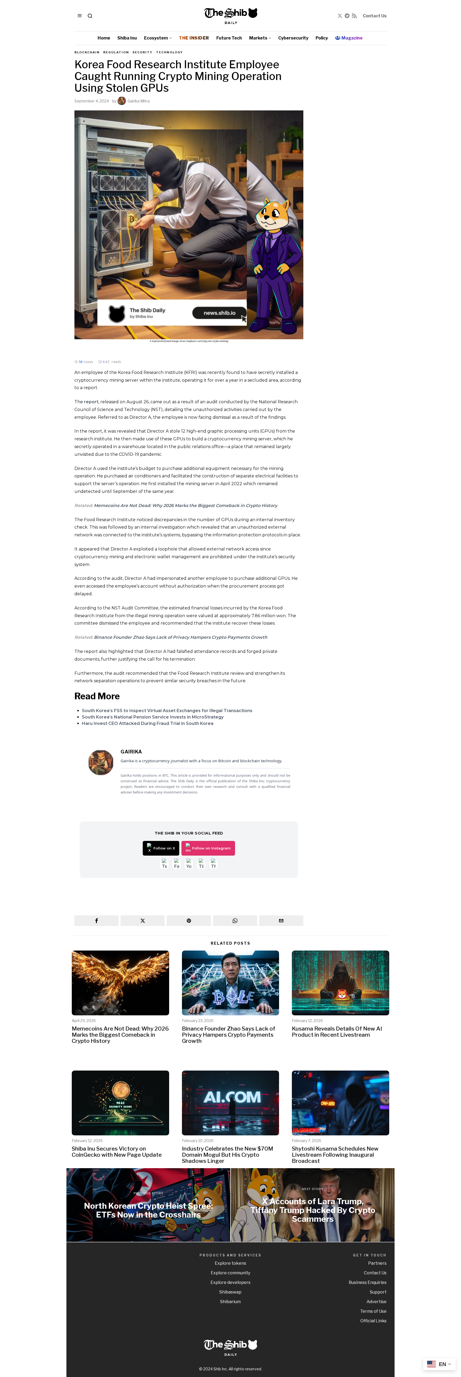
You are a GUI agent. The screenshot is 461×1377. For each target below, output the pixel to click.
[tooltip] (340, 16)
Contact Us (375, 15)
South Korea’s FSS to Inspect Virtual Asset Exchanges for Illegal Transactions (167, 710)
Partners (377, 1263)
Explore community (230, 1272)
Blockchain (87, 52)
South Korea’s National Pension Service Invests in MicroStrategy (153, 717)
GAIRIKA (131, 752)
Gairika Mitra (139, 101)
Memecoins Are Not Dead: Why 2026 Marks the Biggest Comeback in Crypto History (185, 505)
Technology (169, 52)
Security (143, 52)
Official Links (373, 1320)
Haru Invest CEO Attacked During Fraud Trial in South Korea (147, 723)
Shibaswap (230, 1292)
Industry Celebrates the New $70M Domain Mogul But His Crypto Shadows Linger (227, 1154)
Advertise (377, 1301)
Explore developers (230, 1282)
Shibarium (230, 1301)
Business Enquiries (368, 1282)
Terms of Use (373, 1311)
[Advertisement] (349, 130)
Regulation (116, 52)
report (91, 401)
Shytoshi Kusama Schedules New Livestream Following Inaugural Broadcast (335, 1154)
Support (378, 1292)
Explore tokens (230, 1263)
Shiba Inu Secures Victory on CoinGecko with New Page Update (117, 1151)
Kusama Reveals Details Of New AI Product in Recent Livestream (337, 1031)
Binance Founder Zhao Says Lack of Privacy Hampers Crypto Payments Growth (180, 637)
